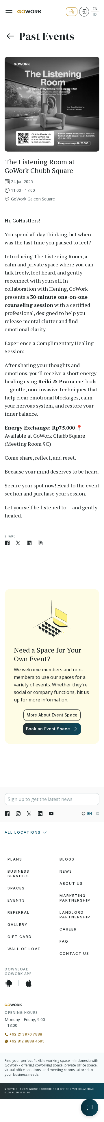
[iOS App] (29, 983)
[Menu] (9, 11)
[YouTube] (51, 813)
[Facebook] (7, 813)
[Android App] (9, 983)
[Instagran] (18, 813)
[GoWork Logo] (29, 12)
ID (95, 14)
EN (95, 9)
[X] (29, 813)
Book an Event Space (48, 728)
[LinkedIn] (40, 813)
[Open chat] (89, 1107)
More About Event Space (52, 714)
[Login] (84, 11)
